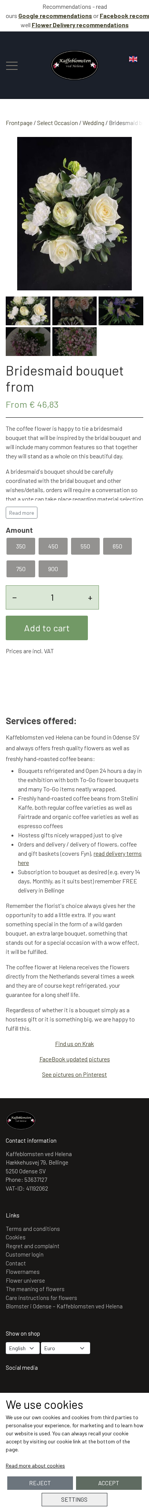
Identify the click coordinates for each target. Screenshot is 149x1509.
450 (53, 546)
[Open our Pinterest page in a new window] (59, 1387)
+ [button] (90, 597)
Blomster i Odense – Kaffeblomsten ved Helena (64, 1306)
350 (21, 546)
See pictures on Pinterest (74, 1074)
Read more (21, 512)
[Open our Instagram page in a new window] (15, 1387)
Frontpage (19, 122)
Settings (74, 1499)
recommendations (80, 24)
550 (85, 546)
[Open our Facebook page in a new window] (37, 1387)
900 (53, 568)
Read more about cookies (35, 1465)
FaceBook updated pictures (74, 1059)
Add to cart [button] (47, 627)
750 (21, 568)
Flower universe (25, 1280)
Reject (40, 1482)
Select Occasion (57, 122)
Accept (108, 1482)
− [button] (14, 597)
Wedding (93, 122)
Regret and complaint (33, 1245)
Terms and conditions (33, 1228)
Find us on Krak (74, 1043)
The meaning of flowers (35, 1288)
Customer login (25, 1254)
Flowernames (23, 1271)
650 (117, 546)
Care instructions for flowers (41, 1297)
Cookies (16, 1237)
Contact (16, 1263)
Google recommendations (55, 15)
